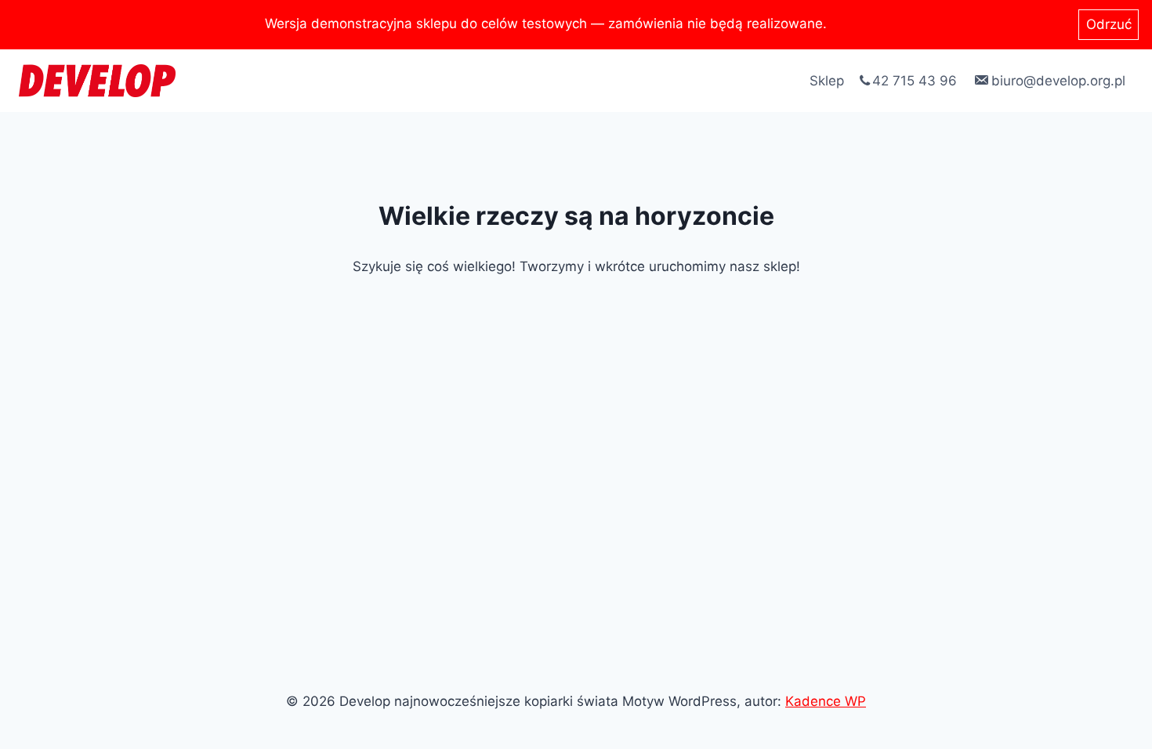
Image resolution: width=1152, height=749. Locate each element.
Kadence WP (825, 701)
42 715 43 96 (914, 81)
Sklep (827, 81)
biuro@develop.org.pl (1058, 81)
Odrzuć (1109, 24)
